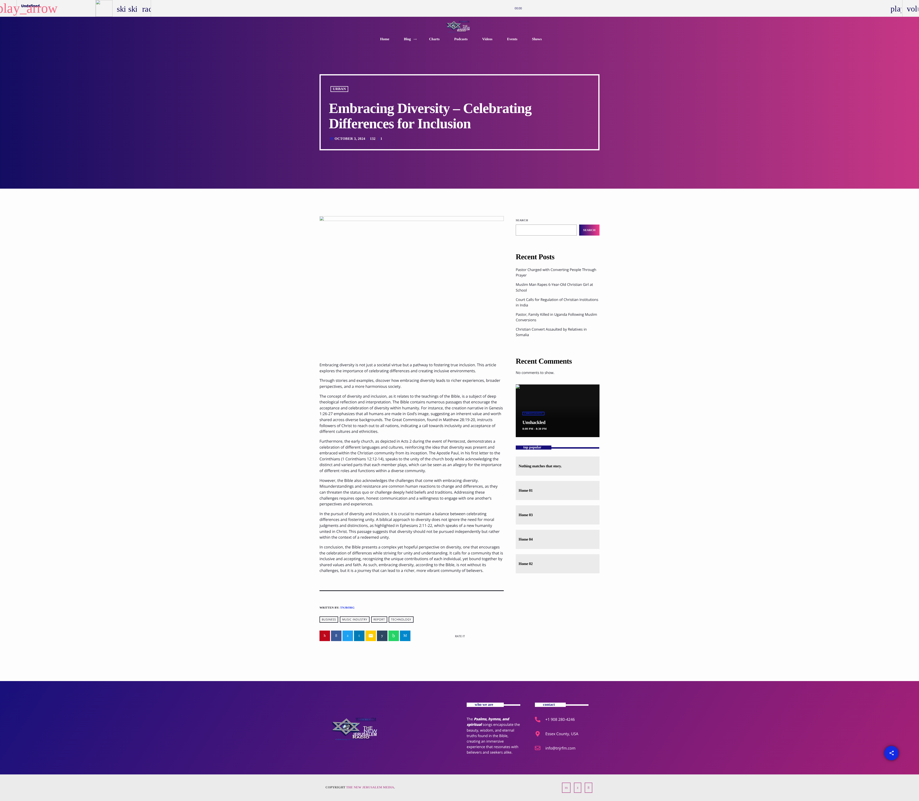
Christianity (533, 413)
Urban (339, 89)
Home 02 (526, 564)
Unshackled (533, 422)
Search (522, 220)
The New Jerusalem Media (370, 787)
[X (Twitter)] (577, 788)
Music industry (354, 620)
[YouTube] (566, 788)
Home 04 (526, 539)
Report (379, 620)
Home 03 (526, 515)
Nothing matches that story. (540, 466)
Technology (401, 620)
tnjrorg (347, 607)
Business (329, 620)
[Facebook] (588, 788)
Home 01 (526, 491)
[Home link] (459, 27)
